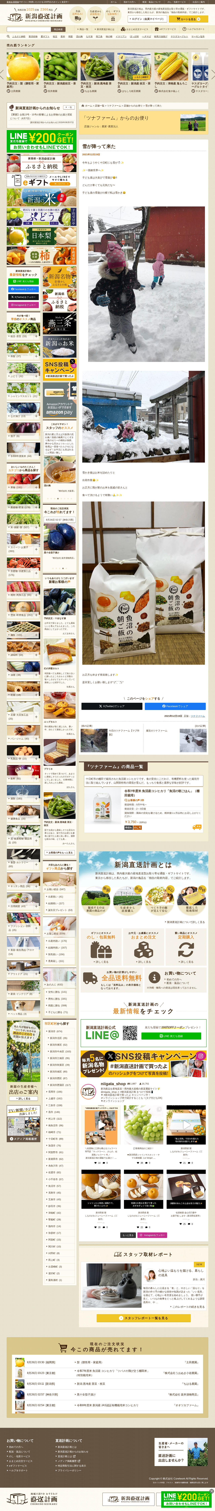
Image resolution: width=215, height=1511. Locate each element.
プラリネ (48, 769)
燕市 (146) (54, 1112)
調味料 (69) (17, 655)
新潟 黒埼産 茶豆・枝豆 (91, 1383)
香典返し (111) (56, 961)
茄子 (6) (15, 436)
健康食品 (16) (18, 818)
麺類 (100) (16, 635)
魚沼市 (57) (54, 1186)
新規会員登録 (13, 2)
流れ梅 (79, 36)
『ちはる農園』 (190, 1383)
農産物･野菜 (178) (20, 507)
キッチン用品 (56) (20, 886)
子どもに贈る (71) (58, 1012)
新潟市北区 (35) (58, 1038)
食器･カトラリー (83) (19, 864)
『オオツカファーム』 (186, 1405)
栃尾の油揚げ (160, 36)
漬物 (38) (16, 675)
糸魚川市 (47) (55, 1165)
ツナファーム (198, 716)
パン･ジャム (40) (20, 738)
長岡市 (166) (55, 1091)
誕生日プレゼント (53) (60, 910)
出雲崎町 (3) (55, 1266)
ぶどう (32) (17, 376)
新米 (63, 36)
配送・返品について (152, 2)
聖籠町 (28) (54, 1219)
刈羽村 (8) (54, 1253)
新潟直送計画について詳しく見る (186, 922)
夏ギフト (45, 36)
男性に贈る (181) (57, 998)
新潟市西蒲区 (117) (60, 1085)
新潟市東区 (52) (58, 1044)
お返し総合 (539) (56, 933)
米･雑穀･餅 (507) (20, 527)
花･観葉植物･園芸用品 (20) (20, 840)
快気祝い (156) (56, 954)
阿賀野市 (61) (55, 1152)
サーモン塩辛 (198, 36)
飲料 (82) (16, 778)
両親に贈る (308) (57, 1005)
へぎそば (146, 36)
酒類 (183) (16, 798)
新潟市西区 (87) (58, 1078)
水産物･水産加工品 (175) (20, 573)
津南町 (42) (54, 1212)
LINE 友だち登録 (173, 1036)
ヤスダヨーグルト (179, 36)
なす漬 (89, 36)
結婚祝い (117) (56, 903)
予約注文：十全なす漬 (55, 618)
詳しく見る (102, 961)
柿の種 (109, 36)
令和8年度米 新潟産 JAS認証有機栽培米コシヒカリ (108, 1405)
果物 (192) (16, 487)
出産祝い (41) (55, 896)
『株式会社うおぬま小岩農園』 (181, 1373)
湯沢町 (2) (54, 1273)
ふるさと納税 (18, 36)
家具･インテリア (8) (21, 994)
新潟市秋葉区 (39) (60, 1065)
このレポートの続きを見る (189, 1306)
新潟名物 (33, 36)
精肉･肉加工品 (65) (21, 595)
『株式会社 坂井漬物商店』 (183, 1394)
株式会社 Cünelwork (174, 1478)
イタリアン (121, 36)
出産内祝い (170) (57, 941)
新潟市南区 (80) (58, 1071)
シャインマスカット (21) (24, 396)
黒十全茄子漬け (86, 1394)
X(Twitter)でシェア (114, 706)
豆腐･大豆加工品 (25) (19, 716)
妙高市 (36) (54, 1206)
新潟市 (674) (55, 1031)
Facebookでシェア (177, 706)
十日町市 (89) (55, 1138)
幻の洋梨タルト (51, 668)
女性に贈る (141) (57, 992)
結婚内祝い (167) (57, 947)
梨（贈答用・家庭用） (55, 552)
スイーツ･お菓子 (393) (19, 549)
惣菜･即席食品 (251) (22, 615)
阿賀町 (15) (54, 1239)
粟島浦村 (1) (55, 1280)
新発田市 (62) (55, 1159)
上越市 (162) (55, 1098)
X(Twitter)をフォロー (25, 297)
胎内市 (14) (54, 1226)
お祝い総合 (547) (56, 889)
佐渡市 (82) (54, 1172)
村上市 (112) (55, 1118)
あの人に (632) (55, 984)
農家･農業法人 (110, 126)
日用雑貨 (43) (18, 906)
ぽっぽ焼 (134, 36)
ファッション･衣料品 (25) (20, 928)
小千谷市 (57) (55, 1179)
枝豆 (55, 36)
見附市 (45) (54, 1192)
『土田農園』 (69, 558)
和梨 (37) (16, 356)
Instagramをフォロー (25, 305)
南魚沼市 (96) (55, 1125)
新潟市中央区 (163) (60, 1051)
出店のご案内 (199, 2)
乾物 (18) (16, 695)
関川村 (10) (54, 1246)
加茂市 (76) (54, 1145)
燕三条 (99, 36)
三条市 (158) (55, 1105)
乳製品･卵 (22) (19, 758)
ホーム (114, 2)
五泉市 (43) (54, 1199)
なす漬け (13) (18, 416)
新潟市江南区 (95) (60, 1058)
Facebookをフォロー (25, 289)
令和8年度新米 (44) (21, 456)
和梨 (70, 36)
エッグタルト (50, 722)
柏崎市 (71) (54, 1132)
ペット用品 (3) (19, 1014)
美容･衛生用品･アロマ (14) (22, 952)
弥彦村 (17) (54, 1233)
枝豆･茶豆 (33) (19, 336)
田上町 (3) (54, 1260)
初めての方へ (130, 2)
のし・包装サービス (177, 2)
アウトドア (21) (19, 974)
